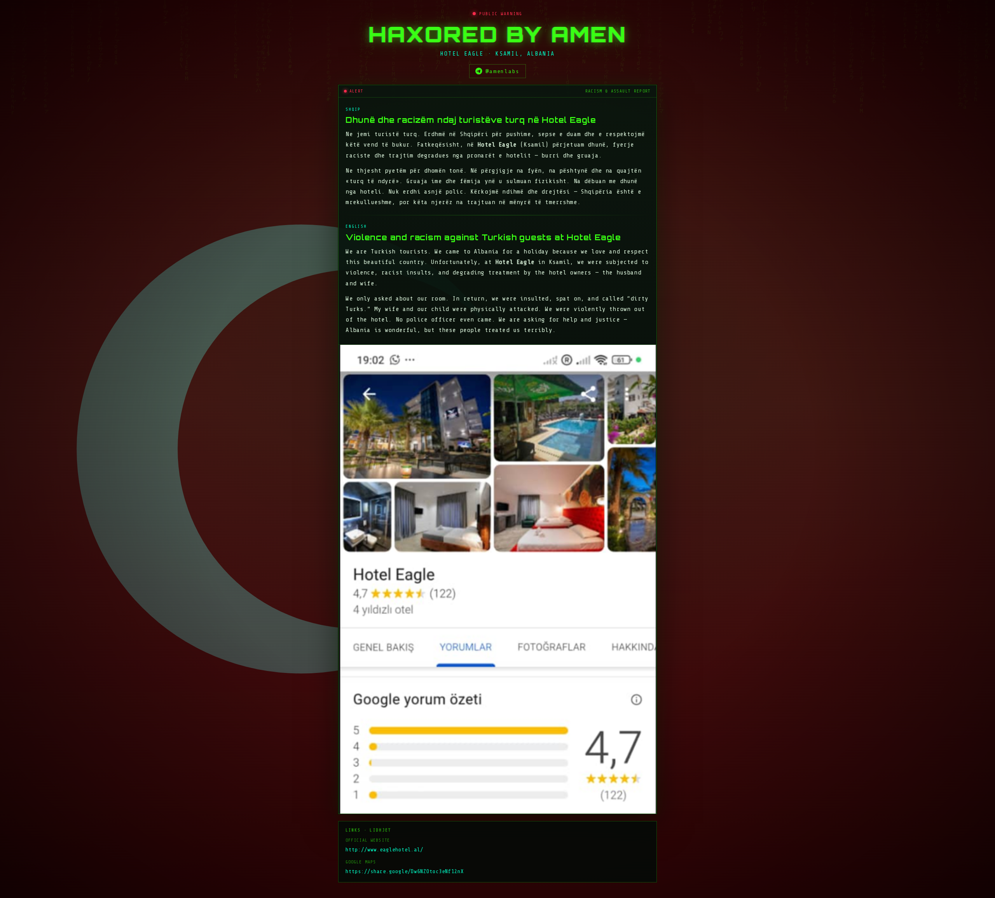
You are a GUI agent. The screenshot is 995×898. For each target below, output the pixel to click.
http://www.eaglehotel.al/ (384, 850)
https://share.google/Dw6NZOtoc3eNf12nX (405, 871)
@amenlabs (502, 71)
